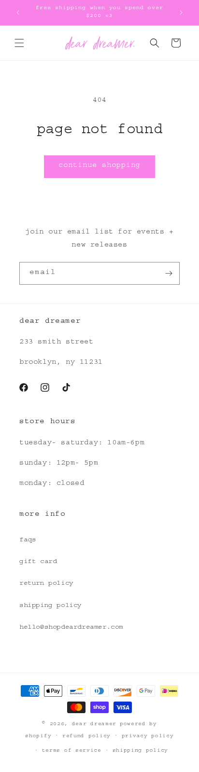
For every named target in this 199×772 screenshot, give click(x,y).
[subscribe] (168, 273)
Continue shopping (99, 166)
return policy (46, 583)
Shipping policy (141, 751)
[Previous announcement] (17, 12)
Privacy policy (148, 736)
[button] (19, 43)
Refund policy (86, 736)
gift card (38, 562)
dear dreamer (94, 724)
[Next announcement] (181, 12)
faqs (27, 540)
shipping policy (50, 606)
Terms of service (71, 751)
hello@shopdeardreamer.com (71, 627)
